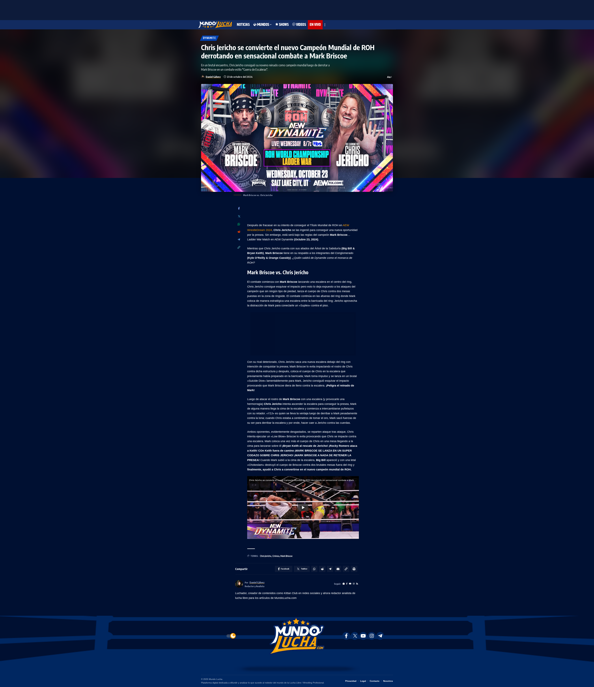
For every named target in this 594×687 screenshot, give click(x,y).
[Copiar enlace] (239, 248)
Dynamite (209, 38)
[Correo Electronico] (338, 569)
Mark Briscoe (286, 556)
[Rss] (357, 584)
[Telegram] (239, 240)
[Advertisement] (297, 9)
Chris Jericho (265, 556)
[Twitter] (239, 216)
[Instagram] (353, 584)
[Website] (343, 584)
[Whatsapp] (239, 224)
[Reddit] (239, 232)
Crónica (275, 556)
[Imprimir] (354, 569)
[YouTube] (350, 584)
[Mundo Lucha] (215, 24)
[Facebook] (239, 209)
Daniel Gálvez (213, 76)
